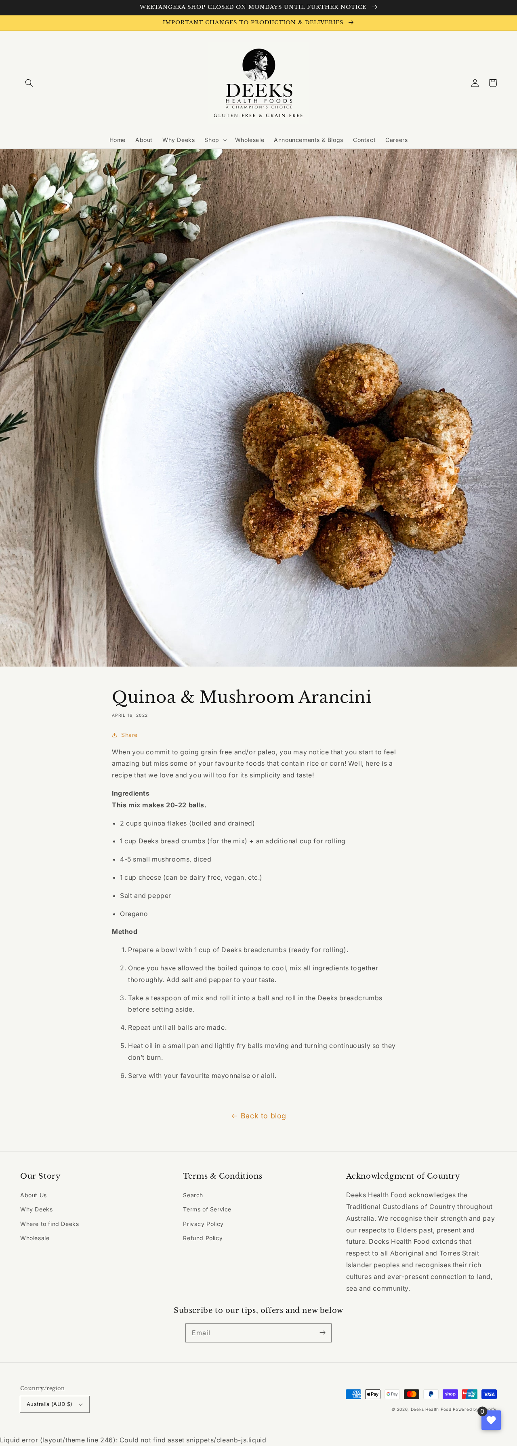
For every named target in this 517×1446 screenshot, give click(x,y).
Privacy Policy (203, 1223)
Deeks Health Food (431, 1409)
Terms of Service (207, 1209)
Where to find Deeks (49, 1223)
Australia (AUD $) (50, 1404)
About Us (33, 1195)
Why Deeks (36, 1209)
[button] (29, 83)
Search (193, 1195)
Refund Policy (203, 1237)
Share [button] (129, 734)
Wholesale (34, 1237)
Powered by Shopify (475, 1409)
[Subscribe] (322, 1333)
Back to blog (263, 1115)
